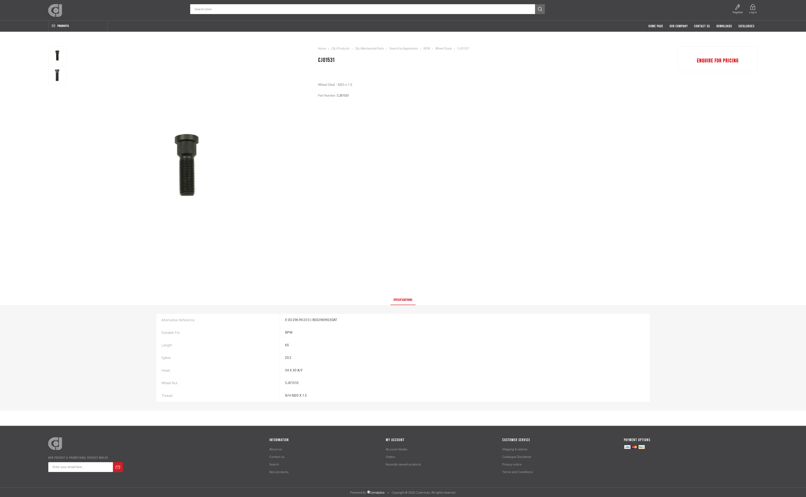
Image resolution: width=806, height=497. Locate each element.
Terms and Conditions (517, 472)
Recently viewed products (403, 464)
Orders (390, 457)
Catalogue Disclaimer (516, 457)
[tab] (403, 300)
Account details (396, 449)
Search (274, 464)
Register (738, 12)
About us (275, 449)
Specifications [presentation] (403, 300)
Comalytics (377, 492)
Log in (753, 12)
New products (279, 472)
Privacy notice (512, 464)
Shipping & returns (514, 449)
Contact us (277, 457)
